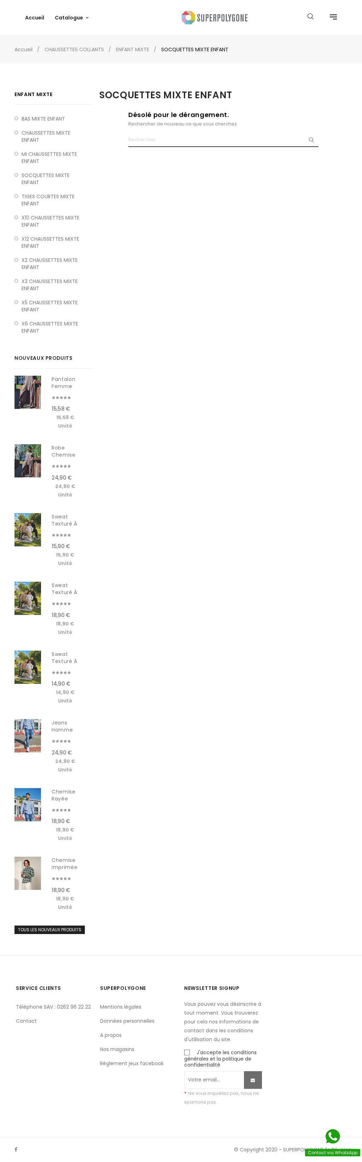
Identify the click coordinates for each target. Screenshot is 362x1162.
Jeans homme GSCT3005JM (66, 729)
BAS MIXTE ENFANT (43, 118)
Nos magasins (117, 1049)
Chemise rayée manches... (66, 798)
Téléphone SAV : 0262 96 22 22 (53, 1006)
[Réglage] (330, 18)
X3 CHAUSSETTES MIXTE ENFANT (50, 285)
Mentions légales (120, 1006)
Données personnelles (127, 1021)
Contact (26, 1021)
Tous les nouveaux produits (49, 930)
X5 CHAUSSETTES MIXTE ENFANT (50, 306)
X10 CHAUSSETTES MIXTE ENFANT (51, 221)
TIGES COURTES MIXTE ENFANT (48, 200)
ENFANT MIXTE (33, 94)
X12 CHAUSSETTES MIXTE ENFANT (50, 242)
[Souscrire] (253, 1080)
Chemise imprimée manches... (66, 867)
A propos (111, 1035)
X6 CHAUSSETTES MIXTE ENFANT (50, 327)
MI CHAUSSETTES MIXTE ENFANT (49, 158)
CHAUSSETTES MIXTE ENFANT (46, 136)
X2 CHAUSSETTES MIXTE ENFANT (50, 264)
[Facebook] (16, 1149)
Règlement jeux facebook (132, 1063)
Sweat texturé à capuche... (66, 523)
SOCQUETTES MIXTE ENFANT (46, 179)
